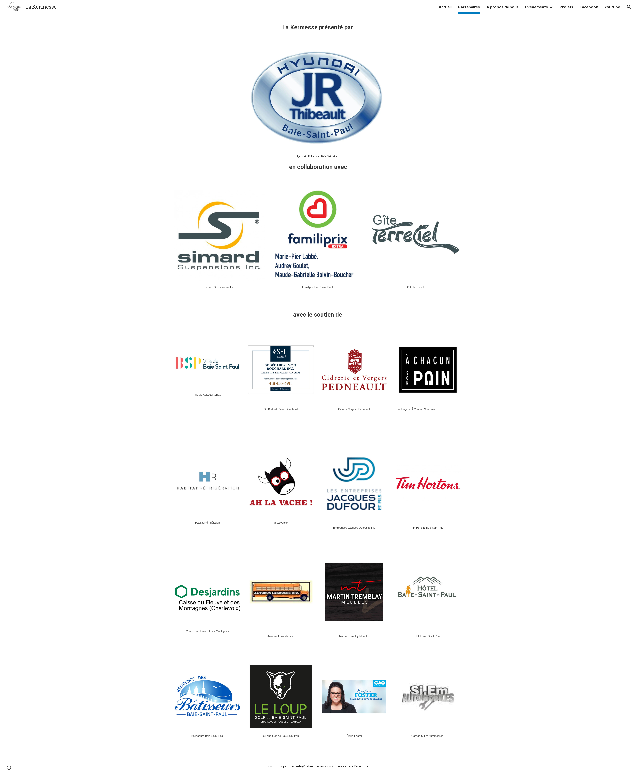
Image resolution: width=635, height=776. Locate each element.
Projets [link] (566, 6)
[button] (629, 7)
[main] (317, 29)
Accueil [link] (445, 6)
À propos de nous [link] (502, 6)
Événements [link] (536, 6)
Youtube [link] (612, 6)
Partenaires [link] (469, 6)
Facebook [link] (589, 6)
